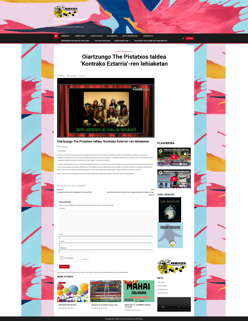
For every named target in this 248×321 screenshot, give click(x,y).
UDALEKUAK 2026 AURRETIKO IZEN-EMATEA (150, 41)
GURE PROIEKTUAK (121, 41)
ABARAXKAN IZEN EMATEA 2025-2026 (75, 41)
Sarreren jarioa (162, 286)
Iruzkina (62, 208)
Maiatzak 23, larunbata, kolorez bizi (105, 305)
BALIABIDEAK (112, 36)
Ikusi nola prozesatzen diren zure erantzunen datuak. (111, 272)
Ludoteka (118, 51)
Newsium (130, 319)
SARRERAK (65, 36)
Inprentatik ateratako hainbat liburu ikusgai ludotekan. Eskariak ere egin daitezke (130, 192)
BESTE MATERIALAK (130, 36)
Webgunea (62, 248)
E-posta (61, 241)
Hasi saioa (160, 282)
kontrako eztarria (65, 185)
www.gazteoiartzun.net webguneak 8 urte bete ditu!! (74, 191)
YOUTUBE (189, 38)
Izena (61, 234)
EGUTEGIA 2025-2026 (102, 41)
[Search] (183, 38)
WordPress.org (162, 293)
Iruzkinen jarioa (162, 289)
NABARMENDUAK (127, 51)
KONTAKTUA (148, 36)
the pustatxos (82, 185)
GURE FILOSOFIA (97, 36)
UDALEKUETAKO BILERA (67, 305)
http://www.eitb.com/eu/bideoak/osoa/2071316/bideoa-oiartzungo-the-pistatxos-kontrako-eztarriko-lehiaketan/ (95, 173)
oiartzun (74, 185)
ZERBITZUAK (80, 36)
